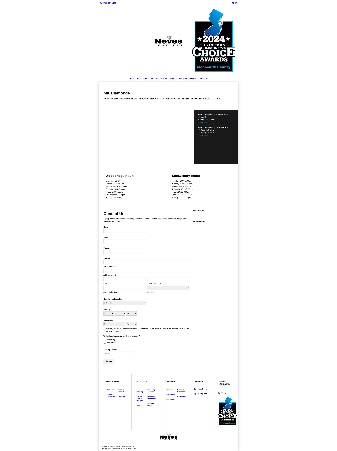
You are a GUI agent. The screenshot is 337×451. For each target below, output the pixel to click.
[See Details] (232, 116)
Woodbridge (111, 340)
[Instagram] (236, 3)
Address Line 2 (109, 275)
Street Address (109, 266)
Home (132, 78)
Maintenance (170, 400)
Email (106, 237)
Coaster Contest (121, 391)
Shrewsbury (111, 343)
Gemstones (181, 397)
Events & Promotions (111, 396)
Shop (139, 78)
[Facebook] (233, 3)
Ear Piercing (140, 391)
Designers (154, 78)
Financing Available (151, 391)
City (105, 283)
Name (106, 227)
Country (150, 292)
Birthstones (170, 395)
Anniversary (108, 320)
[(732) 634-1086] (107, 3)
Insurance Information (151, 398)
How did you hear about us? (115, 299)
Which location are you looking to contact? (121, 336)
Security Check (110, 350)
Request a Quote (151, 404)
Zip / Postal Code (110, 292)
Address (106, 258)
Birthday (106, 310)
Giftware (173, 78)
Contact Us (203, 78)
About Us (110, 390)
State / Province (154, 283)
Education (183, 78)
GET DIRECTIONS (203, 122)
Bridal (145, 78)
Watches (164, 78)
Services (192, 78)
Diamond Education (181, 391)
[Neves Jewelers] (168, 436)
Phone (106, 248)
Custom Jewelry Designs (140, 399)
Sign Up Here (222, 393)
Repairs (139, 405)
